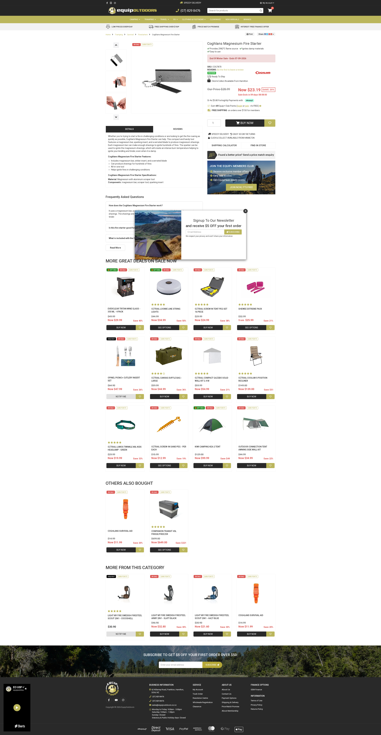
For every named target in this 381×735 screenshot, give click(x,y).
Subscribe (234, 232)
